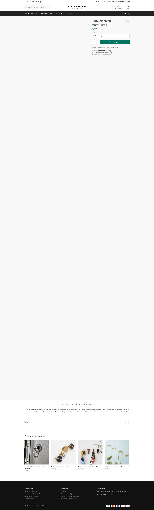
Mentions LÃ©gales (30, 491)
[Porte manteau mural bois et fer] (90, 452)
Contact (63, 491)
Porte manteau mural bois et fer (88, 467)
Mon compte (118, 8)
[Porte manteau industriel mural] (129, 21)
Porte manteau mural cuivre (60, 467)
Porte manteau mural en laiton (115, 467)
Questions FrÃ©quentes (68, 494)
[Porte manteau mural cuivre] (63, 452)
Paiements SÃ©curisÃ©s (32, 494)
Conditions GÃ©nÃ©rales (69, 499)
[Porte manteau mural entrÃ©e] (127, 21)
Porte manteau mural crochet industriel (34, 467)
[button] (126, 13)
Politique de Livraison (31, 496)
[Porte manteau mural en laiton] (117, 452)
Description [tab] (65, 404)
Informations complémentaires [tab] (82, 404)
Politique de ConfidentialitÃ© (70, 496)
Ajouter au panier (115, 42)
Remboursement (29, 499)
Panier (127, 8)
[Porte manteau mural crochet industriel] (36, 452)
